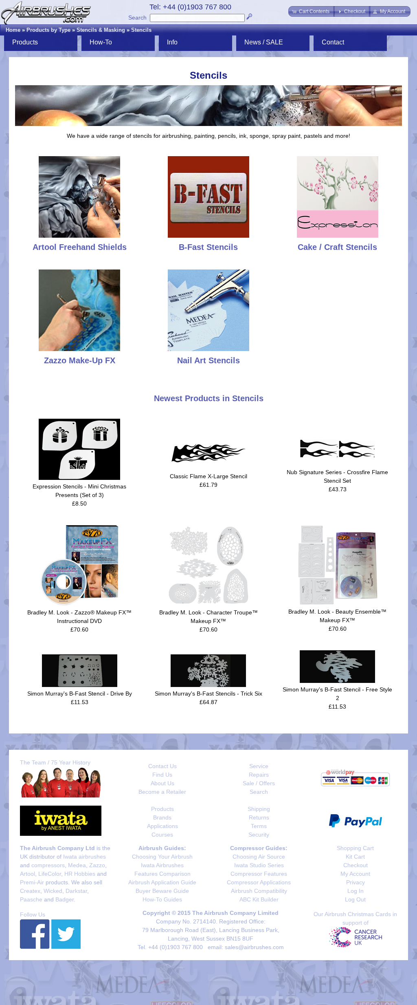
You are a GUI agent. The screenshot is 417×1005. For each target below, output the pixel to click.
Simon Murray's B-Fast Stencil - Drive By (79, 693)
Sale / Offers (259, 783)
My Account (355, 873)
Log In (355, 891)
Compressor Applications (259, 882)
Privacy (355, 882)
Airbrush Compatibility (259, 891)
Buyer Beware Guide (162, 891)
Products (162, 809)
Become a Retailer (162, 792)
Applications (162, 826)
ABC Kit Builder (259, 899)
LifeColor (49, 873)
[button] (311, 11)
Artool (27, 873)
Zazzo (97, 865)
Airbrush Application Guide (162, 882)
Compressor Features (258, 873)
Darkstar (76, 891)
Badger (64, 899)
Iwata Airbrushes (162, 865)
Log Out (355, 899)
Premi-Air (32, 882)
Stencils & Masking (101, 30)
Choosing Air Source (259, 856)
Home (13, 30)
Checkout (355, 865)
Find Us (162, 774)
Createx (30, 891)
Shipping (259, 809)
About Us (162, 783)
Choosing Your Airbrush (162, 856)
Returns (259, 817)
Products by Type (48, 30)
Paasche (31, 899)
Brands (162, 817)
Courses (162, 834)
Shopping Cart (355, 848)
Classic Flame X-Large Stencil (208, 476)
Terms (259, 826)
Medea (77, 865)
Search (137, 17)
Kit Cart (355, 856)
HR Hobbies (79, 873)
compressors (48, 865)
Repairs (259, 774)
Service (258, 766)
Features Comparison (162, 873)
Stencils (141, 30)
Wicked (53, 891)
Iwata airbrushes (84, 856)
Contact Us (162, 766)
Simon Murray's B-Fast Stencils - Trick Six (208, 693)
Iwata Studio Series (259, 865)
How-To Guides (162, 899)
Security (258, 834)
